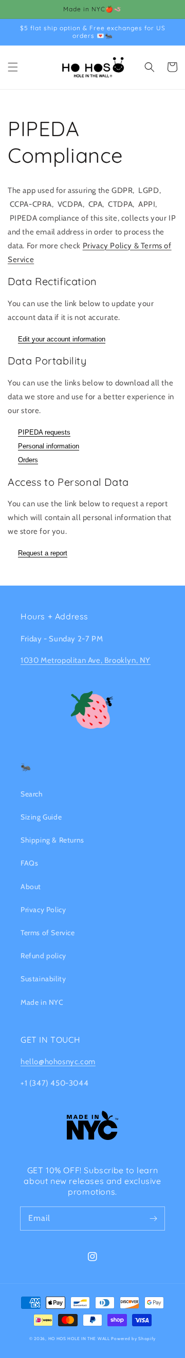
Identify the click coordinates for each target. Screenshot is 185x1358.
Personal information (48, 446)
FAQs (29, 863)
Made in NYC (42, 1002)
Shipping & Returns (52, 840)
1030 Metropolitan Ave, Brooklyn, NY (86, 660)
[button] (13, 67)
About (31, 886)
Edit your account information (61, 339)
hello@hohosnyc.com (58, 1061)
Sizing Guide (41, 817)
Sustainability (43, 978)
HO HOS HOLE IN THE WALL (79, 1338)
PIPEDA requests (44, 432)
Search (32, 794)
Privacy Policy (43, 909)
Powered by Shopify (133, 1338)
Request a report (42, 553)
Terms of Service (48, 932)
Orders (28, 460)
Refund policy (43, 955)
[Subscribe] (153, 1218)
